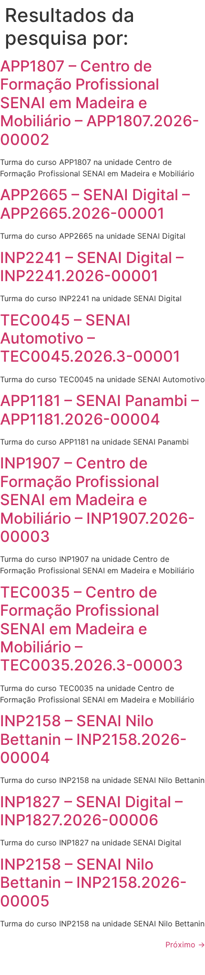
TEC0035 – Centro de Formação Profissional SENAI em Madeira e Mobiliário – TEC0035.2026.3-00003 (91, 629)
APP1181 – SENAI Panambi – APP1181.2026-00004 (99, 409)
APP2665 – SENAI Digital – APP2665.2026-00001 (95, 203)
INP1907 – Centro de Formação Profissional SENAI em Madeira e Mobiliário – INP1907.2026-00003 (97, 500)
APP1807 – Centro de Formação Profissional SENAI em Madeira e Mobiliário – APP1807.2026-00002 (99, 103)
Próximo (185, 944)
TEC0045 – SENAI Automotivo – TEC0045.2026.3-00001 (90, 338)
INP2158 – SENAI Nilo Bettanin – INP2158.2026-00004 (93, 739)
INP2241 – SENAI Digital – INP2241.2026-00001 (92, 266)
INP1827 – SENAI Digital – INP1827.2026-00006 (91, 810)
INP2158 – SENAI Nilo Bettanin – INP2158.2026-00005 (93, 882)
